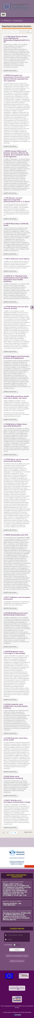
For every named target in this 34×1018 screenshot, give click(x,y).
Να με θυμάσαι (8, 945)
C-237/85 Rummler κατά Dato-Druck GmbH (16, 739)
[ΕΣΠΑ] (17, 999)
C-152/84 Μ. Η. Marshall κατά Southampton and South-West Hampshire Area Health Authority (16, 278)
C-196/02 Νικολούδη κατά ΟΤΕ (16, 535)
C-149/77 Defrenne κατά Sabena (16, 259)
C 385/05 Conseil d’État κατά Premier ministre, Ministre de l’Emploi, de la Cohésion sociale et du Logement (16, 154)
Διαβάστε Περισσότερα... (10, 70)
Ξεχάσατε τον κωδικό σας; (17, 961)
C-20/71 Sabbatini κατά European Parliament (17, 598)
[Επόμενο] (11, 832)
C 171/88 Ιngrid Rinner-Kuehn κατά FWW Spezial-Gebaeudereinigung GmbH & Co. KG (17, 39)
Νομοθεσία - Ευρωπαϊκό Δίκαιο (10, 881)
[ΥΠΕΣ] (17, 988)
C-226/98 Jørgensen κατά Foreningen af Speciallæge (14, 652)
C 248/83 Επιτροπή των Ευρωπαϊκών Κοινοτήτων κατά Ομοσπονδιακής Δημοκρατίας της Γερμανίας (16, 78)
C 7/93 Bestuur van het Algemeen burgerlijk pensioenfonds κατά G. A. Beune (17, 200)
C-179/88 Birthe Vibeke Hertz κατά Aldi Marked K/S (15, 425)
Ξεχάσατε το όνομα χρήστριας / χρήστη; (17, 956)
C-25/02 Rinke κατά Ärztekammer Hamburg (13, 777)
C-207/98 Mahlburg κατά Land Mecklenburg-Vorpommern (16, 614)
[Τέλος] (15, 832)
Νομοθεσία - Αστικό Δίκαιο (9, 901)
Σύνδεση (17, 950)
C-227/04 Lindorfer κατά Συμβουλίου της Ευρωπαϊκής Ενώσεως (16, 706)
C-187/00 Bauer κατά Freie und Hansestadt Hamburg (16, 460)
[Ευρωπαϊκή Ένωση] (9, 976)
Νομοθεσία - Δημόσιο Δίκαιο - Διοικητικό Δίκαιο (14, 911)
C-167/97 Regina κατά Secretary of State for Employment (16, 357)
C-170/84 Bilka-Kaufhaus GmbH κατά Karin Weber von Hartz (16, 397)
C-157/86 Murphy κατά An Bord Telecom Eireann (16, 307)
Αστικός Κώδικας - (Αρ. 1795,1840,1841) (12, 904)
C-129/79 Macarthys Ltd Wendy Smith (16, 224)
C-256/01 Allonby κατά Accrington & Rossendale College (17, 801)
